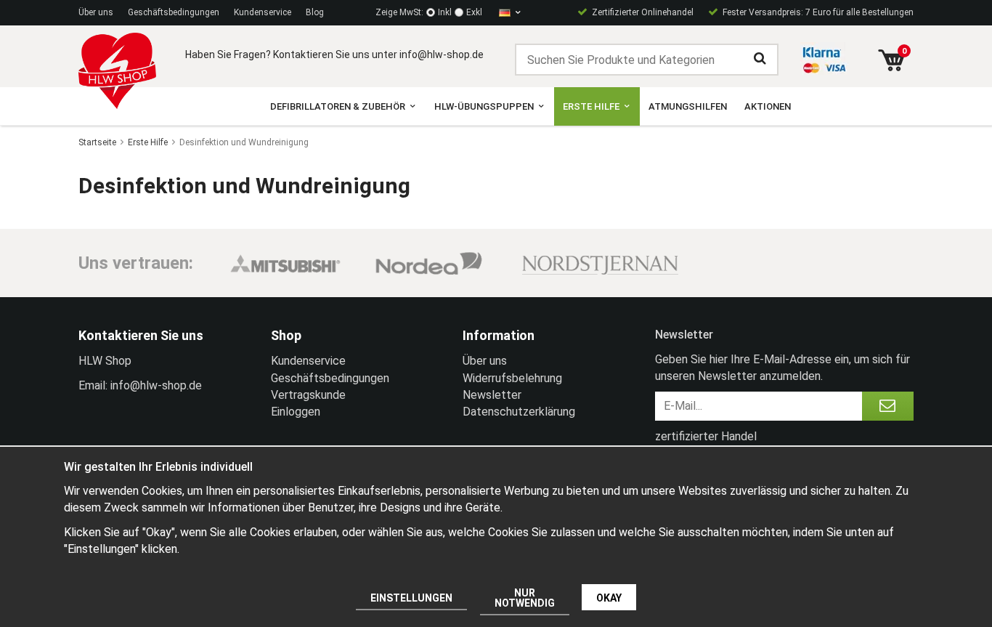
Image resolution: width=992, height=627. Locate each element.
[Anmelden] (888, 406)
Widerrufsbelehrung (512, 378)
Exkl (474, 12)
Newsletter (492, 395)
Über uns (95, 12)
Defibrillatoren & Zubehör (337, 106)
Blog (315, 12)
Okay (609, 598)
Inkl (445, 12)
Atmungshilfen (688, 106)
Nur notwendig (525, 598)
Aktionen (767, 106)
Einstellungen (411, 598)
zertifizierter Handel (706, 436)
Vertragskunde (308, 395)
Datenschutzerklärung (519, 411)
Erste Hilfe (591, 106)
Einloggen (295, 411)
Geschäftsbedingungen (173, 12)
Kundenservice (262, 12)
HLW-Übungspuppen (484, 106)
